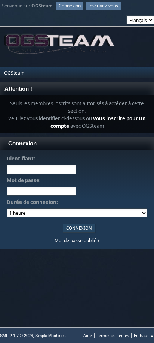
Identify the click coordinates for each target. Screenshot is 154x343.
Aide (87, 335)
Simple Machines (50, 335)
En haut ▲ (144, 335)
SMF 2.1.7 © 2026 (16, 335)
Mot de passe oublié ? (77, 240)
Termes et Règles (113, 335)
